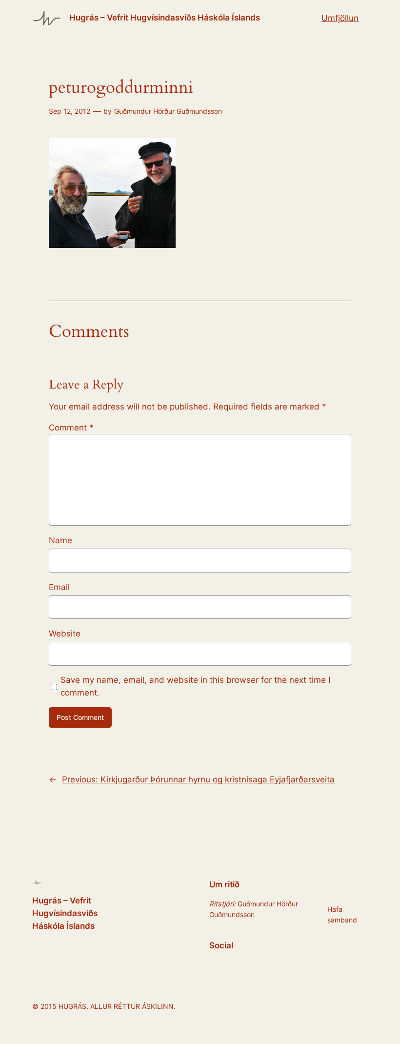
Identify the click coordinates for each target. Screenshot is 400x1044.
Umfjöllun (340, 18)
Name (60, 540)
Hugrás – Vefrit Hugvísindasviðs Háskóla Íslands (164, 17)
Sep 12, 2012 (69, 111)
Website (64, 633)
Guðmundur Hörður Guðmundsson (168, 111)
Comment (71, 427)
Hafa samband (342, 914)
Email (59, 587)
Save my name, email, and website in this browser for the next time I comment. (195, 686)
